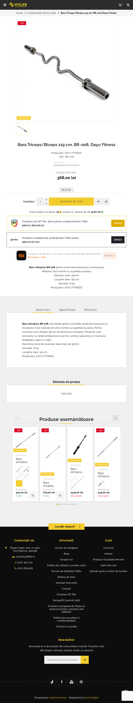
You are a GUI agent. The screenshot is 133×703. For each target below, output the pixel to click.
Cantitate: (29, 201)
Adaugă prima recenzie (66, 165)
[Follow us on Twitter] (52, 682)
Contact (66, 588)
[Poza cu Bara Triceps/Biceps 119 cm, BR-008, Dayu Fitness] (66, 119)
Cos (121, 3)
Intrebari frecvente (66, 582)
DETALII (118, 240)
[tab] (43, 310)
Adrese (108, 553)
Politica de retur (66, 577)
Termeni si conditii (66, 626)
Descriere (43, 309)
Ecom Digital (91, 697)
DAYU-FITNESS (73, 153)
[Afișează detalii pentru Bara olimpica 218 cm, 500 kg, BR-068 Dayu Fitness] (19, 469)
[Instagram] (81, 682)
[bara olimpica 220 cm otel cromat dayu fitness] (25, 439)
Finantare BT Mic (66, 594)
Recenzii (91, 309)
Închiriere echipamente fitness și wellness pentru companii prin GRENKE (66, 609)
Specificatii (67, 309)
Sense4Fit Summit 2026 (66, 600)
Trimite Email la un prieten (106, 201)
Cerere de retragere (66, 547)
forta (64, 393)
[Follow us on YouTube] (71, 682)
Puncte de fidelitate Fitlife (66, 571)
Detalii (118, 223)
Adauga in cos (71, 201)
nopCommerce (57, 697)
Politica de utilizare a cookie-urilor (66, 565)
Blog (66, 553)
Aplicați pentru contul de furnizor (108, 571)
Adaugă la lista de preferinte (98, 201)
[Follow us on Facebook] (62, 682)
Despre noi (66, 559)
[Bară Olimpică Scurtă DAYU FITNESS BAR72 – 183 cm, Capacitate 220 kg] (53, 451)
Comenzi (108, 547)
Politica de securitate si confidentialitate (66, 619)
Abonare (85, 660)
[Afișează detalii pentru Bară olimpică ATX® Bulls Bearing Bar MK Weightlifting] (26, 469)
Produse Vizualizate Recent (108, 559)
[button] (57, 504)
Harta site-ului (109, 565)
